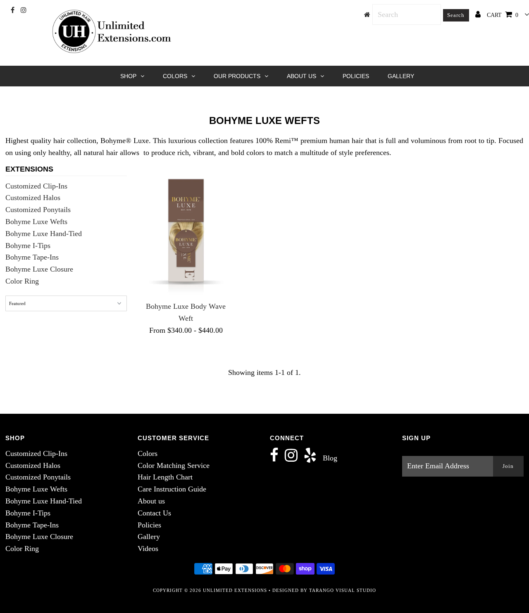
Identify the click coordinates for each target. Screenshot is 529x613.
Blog (330, 458)
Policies (356, 76)
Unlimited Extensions (235, 590)
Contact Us (154, 513)
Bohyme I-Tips (27, 245)
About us (151, 501)
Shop (128, 76)
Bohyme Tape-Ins (32, 257)
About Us (301, 76)
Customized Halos (32, 197)
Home (238, 100)
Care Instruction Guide (172, 489)
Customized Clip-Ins (36, 186)
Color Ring (22, 281)
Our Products (237, 76)
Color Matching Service (174, 465)
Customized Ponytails (38, 209)
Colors (175, 76)
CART (502, 15)
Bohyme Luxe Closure (39, 269)
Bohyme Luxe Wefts (36, 221)
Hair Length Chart (165, 477)
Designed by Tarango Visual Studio (324, 590)
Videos (148, 548)
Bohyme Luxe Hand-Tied (43, 233)
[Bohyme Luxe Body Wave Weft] (186, 231)
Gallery (401, 76)
